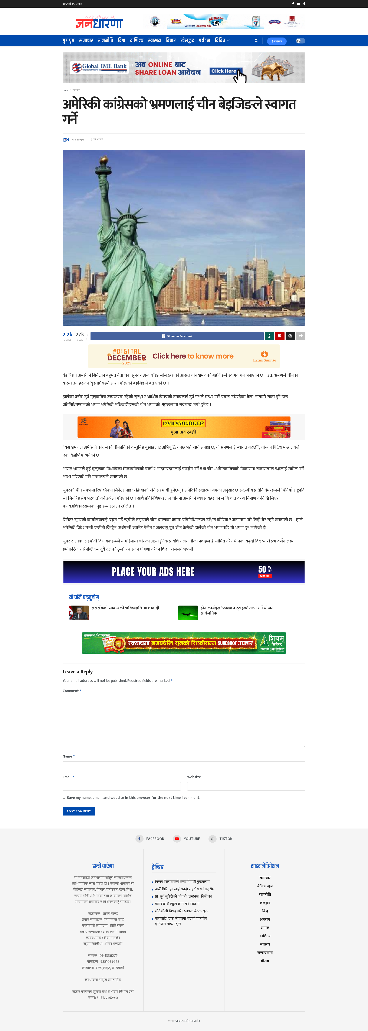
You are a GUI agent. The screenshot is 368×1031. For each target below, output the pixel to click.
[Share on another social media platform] (300, 336)
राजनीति (105, 41)
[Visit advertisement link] (224, 21)
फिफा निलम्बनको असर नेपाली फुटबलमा (182, 882)
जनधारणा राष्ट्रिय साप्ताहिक (188, 1021)
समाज (265, 928)
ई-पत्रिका (277, 41)
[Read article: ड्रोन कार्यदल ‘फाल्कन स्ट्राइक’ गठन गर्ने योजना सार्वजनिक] (188, 613)
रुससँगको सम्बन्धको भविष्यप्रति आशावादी (125, 608)
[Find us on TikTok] (304, 4)
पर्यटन (204, 41)
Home (66, 90)
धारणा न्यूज (78, 139)
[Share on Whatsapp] (269, 336)
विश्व (121, 41)
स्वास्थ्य (154, 41)
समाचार (86, 41)
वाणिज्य (137, 41)
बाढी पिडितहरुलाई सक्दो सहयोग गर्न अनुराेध (184, 889)
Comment (72, 691)
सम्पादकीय (265, 953)
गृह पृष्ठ (69, 41)
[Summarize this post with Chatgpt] (290, 336)
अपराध (265, 919)
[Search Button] (256, 40)
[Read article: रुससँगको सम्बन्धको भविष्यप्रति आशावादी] (79, 613)
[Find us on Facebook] (293, 4)
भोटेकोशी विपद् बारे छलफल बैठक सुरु (181, 911)
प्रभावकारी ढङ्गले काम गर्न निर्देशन (177, 904)
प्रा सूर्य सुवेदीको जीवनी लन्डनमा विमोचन (184, 896)
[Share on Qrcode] (280, 336)
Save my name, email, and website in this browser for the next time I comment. (133, 798)
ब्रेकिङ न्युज (265, 886)
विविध (220, 41)
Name (69, 756)
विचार (171, 41)
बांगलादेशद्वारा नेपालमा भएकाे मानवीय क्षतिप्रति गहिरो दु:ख (181, 921)
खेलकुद (187, 41)
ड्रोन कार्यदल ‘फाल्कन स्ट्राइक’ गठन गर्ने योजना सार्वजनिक (237, 610)
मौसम (265, 961)
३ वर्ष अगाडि (97, 139)
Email (69, 777)
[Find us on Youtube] (298, 4)
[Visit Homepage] (100, 21)
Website (194, 777)
